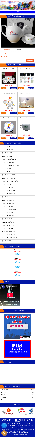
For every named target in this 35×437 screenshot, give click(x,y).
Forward (31, 411)
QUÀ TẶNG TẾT (6, 241)
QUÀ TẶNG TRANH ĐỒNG (9, 209)
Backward (3, 411)
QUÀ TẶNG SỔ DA (7, 197)
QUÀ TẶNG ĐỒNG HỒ (8, 216)
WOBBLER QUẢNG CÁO (8, 222)
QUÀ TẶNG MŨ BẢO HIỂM (9, 178)
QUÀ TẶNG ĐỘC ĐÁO (8, 228)
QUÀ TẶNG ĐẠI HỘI (7, 206)
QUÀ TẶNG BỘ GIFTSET (9, 225)
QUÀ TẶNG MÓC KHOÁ (8, 175)
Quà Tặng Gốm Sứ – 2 (9, 117)
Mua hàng (30, 60)
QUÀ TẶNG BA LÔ (7, 153)
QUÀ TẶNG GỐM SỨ (7, 168)
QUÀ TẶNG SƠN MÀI (8, 203)
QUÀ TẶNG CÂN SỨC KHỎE (10, 238)
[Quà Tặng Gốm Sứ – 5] (26, 78)
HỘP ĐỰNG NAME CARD (9, 231)
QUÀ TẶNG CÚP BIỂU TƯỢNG (10, 165)
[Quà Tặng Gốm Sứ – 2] (8, 127)
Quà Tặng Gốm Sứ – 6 (9, 68)
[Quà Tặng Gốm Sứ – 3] (26, 103)
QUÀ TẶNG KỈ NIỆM (7, 219)
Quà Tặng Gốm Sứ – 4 (9, 93)
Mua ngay (13, 88)
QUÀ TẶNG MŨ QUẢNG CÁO (10, 181)
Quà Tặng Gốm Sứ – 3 (26, 93)
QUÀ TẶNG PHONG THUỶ (9, 190)
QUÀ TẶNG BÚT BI (7, 156)
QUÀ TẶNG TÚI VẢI (7, 212)
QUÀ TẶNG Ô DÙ (6, 184)
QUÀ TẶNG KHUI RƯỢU (8, 172)
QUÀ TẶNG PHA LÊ (7, 187)
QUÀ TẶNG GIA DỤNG (8, 200)
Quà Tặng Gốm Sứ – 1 (26, 117)
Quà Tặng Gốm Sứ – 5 (26, 68)
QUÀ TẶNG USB (6, 146)
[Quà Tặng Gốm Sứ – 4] (8, 103)
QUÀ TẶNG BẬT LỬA (8, 162)
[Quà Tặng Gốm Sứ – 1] (26, 127)
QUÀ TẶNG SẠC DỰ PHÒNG (10, 234)
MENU (17, 12)
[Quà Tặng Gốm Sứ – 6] (8, 78)
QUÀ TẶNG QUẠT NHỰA (9, 194)
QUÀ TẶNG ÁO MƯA (7, 150)
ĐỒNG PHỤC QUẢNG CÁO (9, 159)
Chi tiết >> (4, 88)
